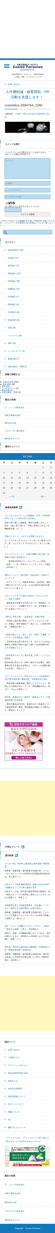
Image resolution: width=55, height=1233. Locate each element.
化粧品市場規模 (15, 1088)
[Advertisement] (27, 29)
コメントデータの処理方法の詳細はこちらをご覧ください (27, 224)
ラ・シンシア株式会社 (14, 407)
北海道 (13, 258)
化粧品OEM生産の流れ (18, 1073)
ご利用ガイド (14, 1057)
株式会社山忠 (10, 423)
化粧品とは (13, 1081)
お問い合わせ (14, 1050)
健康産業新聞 (11, 507)
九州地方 (14, 312)
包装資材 (14, 320)
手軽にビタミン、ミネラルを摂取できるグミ (24, 536)
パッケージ (15, 335)
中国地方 (13, 296)
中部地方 (14, 281)
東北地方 (13, 265)
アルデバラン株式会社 (14, 431)
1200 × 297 (21, 114)
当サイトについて (16, 1104)
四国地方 (13, 304)
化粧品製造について (17, 1096)
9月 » (43, 496)
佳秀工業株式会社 (12, 415)
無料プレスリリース (17, 1127)
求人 (10, 1119)
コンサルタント (16, 351)
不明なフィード (12, 847)
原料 (12, 343)
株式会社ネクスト (12, 438)
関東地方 (14, 273)
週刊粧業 (9, 855)
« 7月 (11, 496)
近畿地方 (14, 289)
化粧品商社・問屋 (17, 366)
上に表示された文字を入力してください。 (23, 206)
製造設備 (13, 359)
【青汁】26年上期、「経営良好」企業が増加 (24, 617)
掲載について (14, 1112)
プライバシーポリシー (18, 1065)
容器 (12, 328)
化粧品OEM (15, 250)
